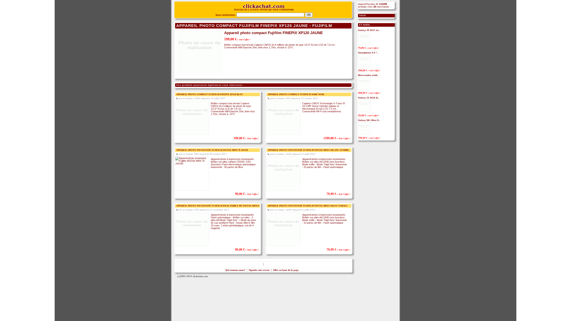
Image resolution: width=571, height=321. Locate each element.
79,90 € (368, 48)
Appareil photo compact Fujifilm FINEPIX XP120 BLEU (209, 94)
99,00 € (247, 194)
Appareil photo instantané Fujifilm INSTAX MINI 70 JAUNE (212, 150)
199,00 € (237, 39)
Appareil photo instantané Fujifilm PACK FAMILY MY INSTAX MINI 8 (217, 205)
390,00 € (369, 70)
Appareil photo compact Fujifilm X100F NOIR (296, 94)
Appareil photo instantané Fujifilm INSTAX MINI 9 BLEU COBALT (308, 205)
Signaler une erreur (259, 270)
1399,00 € (336, 138)
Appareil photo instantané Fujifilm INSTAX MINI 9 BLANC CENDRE (308, 150)
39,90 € (368, 115)
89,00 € (247, 249)
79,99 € (338, 194)
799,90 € (369, 138)
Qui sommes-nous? (235, 270)
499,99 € (369, 93)
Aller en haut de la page (286, 270)
